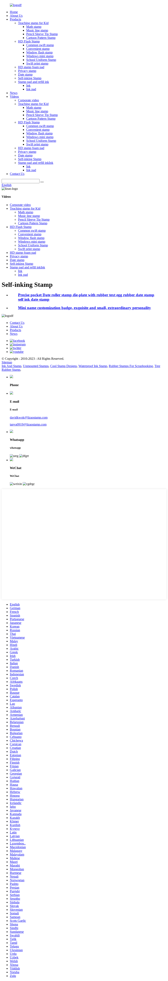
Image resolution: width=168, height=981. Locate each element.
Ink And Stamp (11, 366)
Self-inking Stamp (29, 78)
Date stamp (25, 74)
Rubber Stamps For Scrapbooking (131, 366)
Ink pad (31, 89)
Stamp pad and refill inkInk (35, 162)
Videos (14, 96)
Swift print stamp (37, 63)
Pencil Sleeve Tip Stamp (42, 34)
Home (14, 12)
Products (15, 19)
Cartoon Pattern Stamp (41, 37)
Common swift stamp (40, 45)
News (13, 93)
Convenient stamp (38, 48)
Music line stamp (37, 30)
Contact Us (17, 173)
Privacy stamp (27, 71)
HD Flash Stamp (29, 41)
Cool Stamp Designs (63, 366)
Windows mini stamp (39, 56)
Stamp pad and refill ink (33, 82)
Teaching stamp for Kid (33, 23)
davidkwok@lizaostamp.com (29, 417)
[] (42, 182)
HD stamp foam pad (31, 67)
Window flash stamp (39, 52)
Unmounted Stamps (36, 366)
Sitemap (7, 362)
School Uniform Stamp (41, 59)
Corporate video (28, 100)
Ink (28, 85)
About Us (16, 15)
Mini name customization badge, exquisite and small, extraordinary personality (84, 308)
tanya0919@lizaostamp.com (28, 424)
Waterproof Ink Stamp (92, 366)
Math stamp (33, 26)
